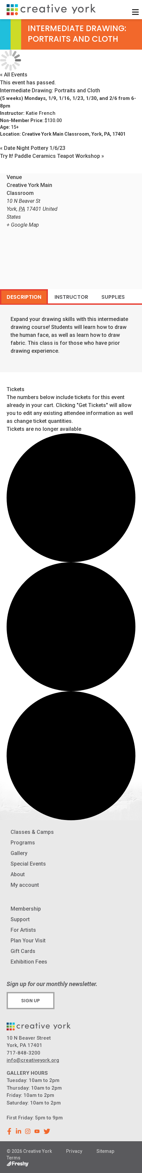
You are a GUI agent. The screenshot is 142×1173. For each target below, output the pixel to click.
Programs (23, 842)
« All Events (13, 74)
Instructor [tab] (71, 297)
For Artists (23, 930)
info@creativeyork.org (33, 1060)
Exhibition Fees (29, 962)
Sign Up (30, 1000)
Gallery (19, 853)
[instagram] (27, 1131)
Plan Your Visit (28, 940)
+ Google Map (23, 225)
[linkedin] (18, 1131)
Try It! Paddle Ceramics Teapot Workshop (52, 156)
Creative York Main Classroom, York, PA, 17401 (73, 134)
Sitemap (105, 1151)
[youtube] (37, 1131)
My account (25, 885)
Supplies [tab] (113, 297)
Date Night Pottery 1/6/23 (32, 148)
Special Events (28, 864)
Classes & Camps (32, 832)
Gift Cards (23, 951)
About (18, 874)
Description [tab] (24, 297)
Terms (13, 1157)
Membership (26, 909)
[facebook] (9, 1131)
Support (20, 919)
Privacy (74, 1151)
